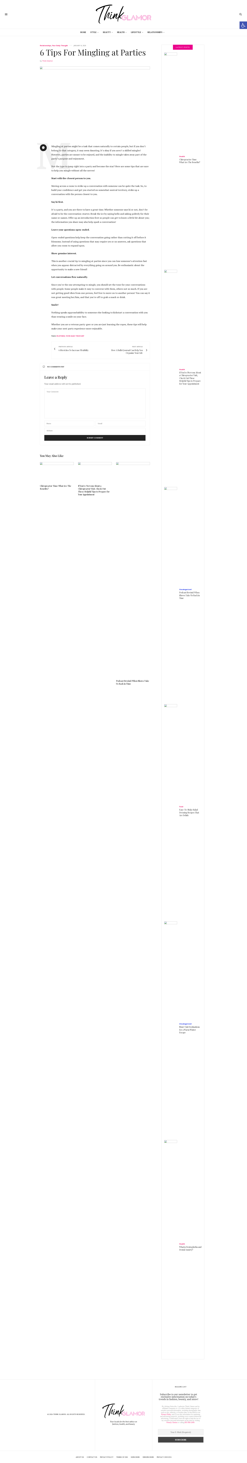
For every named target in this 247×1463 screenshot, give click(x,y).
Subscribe (135, 1457)
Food (181, 806)
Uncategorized (185, 589)
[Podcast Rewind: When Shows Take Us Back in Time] (133, 569)
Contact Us (92, 1457)
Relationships (155, 32)
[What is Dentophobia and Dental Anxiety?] (171, 1247)
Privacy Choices (172, 1422)
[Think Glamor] (123, 14)
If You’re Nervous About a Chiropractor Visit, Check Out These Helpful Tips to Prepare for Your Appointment (94, 490)
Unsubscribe (148, 1457)
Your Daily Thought (60, 45)
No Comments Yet (55, 367)
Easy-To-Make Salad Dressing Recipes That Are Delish (189, 812)
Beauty (107, 32)
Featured (60, 336)
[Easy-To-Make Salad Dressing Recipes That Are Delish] (171, 811)
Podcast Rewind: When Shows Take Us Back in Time (189, 595)
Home (83, 32)
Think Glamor (47, 61)
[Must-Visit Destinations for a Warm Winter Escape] (171, 1028)
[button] (243, 25)
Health (121, 32)
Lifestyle (136, 32)
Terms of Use (122, 1457)
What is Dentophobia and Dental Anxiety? (190, 1248)
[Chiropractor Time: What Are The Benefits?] (57, 472)
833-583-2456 (189, 1422)
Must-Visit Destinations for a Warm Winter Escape (189, 1030)
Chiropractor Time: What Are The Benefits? (189, 161)
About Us (80, 1457)
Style (93, 32)
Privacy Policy (166, 1414)
